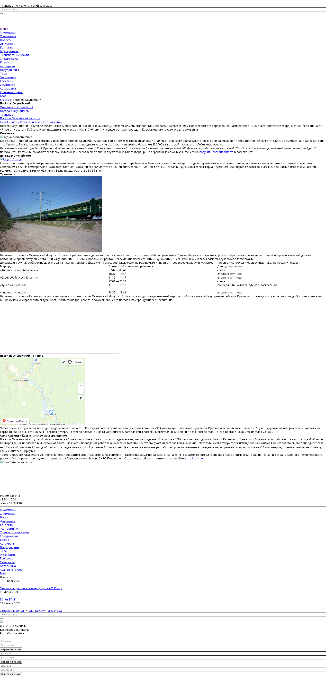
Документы (7, 44)
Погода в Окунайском (14, 111)
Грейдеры (6, 81)
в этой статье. (193, 458)
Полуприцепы (9, 70)
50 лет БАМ (7, 599)
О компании (8, 32)
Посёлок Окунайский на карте (20, 118)
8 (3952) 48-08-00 (163, 17)
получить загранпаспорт (216, 152)
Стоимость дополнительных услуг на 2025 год (31, 588)
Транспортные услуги (14, 55)
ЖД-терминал (9, 51)
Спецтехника (9, 59)
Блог (3, 96)
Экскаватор (8, 77)
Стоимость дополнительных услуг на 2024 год (31, 611)
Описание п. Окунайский (16, 107)
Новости (6, 40)
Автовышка (8, 88)
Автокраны (7, 66)
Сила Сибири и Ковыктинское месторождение (31, 122)
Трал (3, 73)
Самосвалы (7, 85)
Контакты (6, 47)
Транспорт (7, 114)
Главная (5, 100)
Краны (4, 62)
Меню (4, 29)
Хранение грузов (11, 92)
